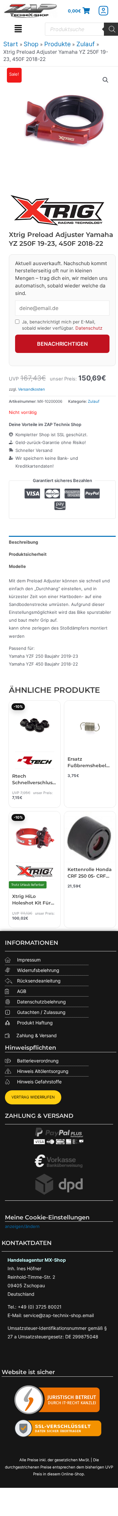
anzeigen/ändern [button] (22, 1226)
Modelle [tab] (17, 566)
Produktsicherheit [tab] (28, 554)
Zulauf (93, 401)
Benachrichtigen (62, 343)
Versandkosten (31, 389)
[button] (18, 29)
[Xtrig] (58, 209)
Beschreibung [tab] (23, 542)
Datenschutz (88, 328)
